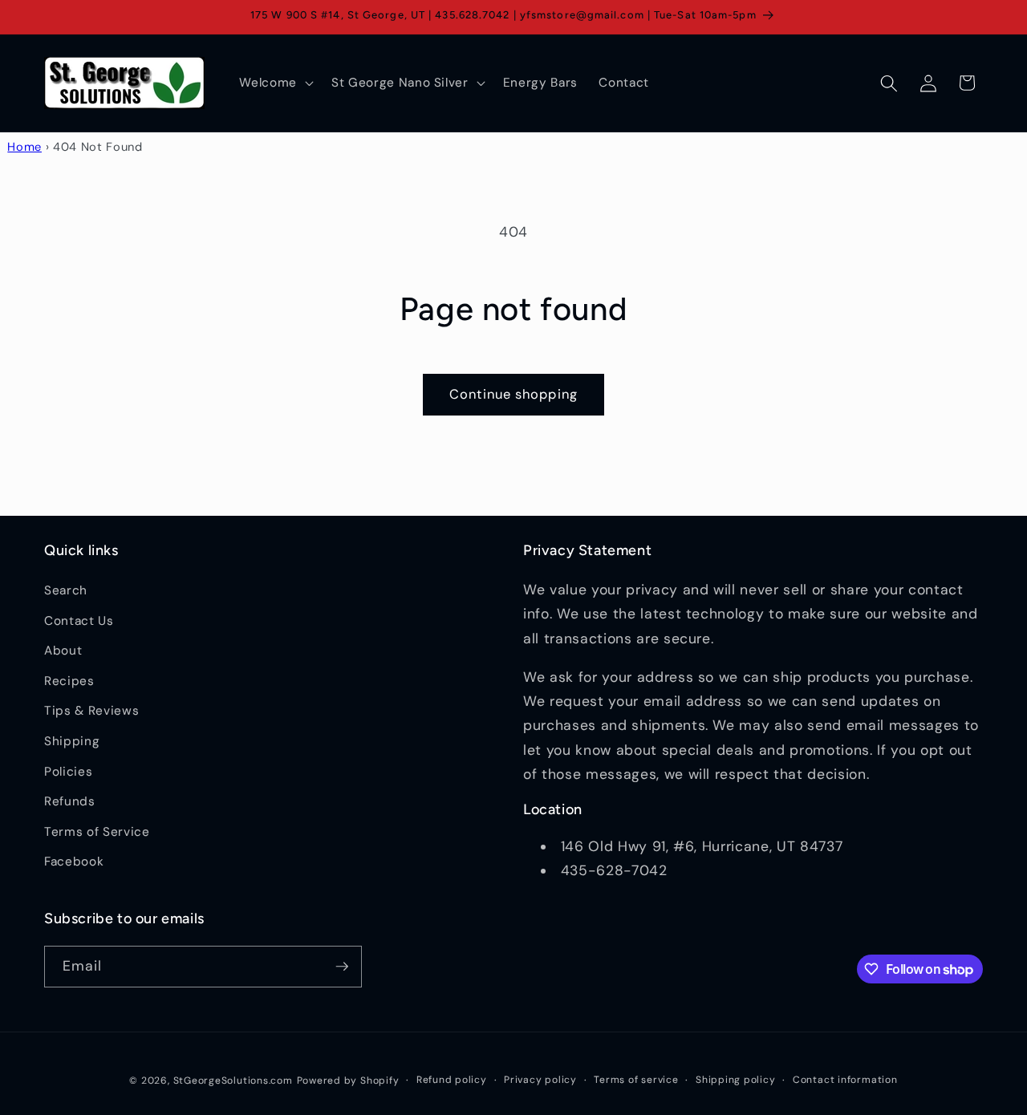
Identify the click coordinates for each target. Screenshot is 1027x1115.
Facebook (74, 862)
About (63, 651)
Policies (68, 772)
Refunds (69, 801)
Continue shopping (513, 394)
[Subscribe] (342, 966)
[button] (275, 83)
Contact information (845, 1079)
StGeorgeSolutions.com (233, 1080)
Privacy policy (540, 1079)
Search (65, 590)
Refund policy (451, 1079)
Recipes (69, 681)
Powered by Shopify (348, 1080)
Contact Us (79, 621)
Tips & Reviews (91, 711)
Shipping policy (736, 1079)
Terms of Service (97, 832)
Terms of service (636, 1079)
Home (24, 147)
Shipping (71, 741)
